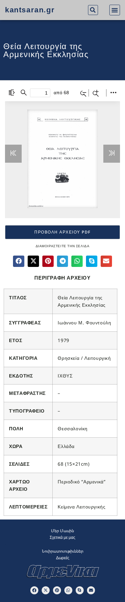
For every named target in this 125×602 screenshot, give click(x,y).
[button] (93, 10)
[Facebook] (34, 590)
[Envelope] (91, 590)
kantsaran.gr (30, 10)
